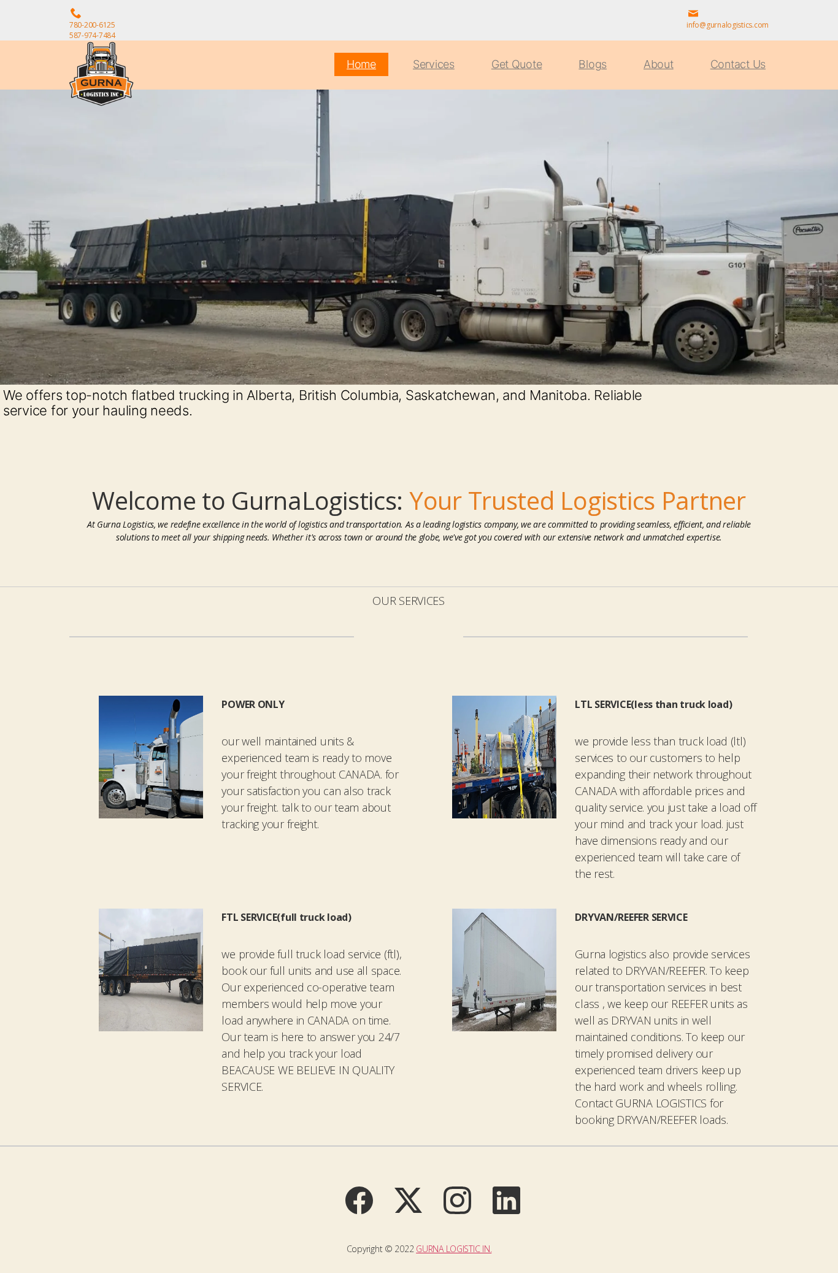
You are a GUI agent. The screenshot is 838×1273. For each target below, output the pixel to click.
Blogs (593, 64)
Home (361, 64)
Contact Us (738, 64)
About (659, 64)
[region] (419, 268)
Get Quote (516, 64)
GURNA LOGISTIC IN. (453, 1249)
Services (434, 64)
